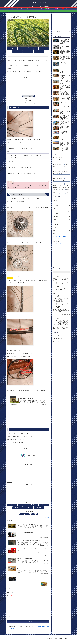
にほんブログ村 (56, 238)
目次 (26, 96)
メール (9, 612)
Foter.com (47, 45)
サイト (8, 616)
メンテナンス (10, 482)
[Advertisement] (28, 85)
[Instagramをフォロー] (24, 514)
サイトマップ (56, 335)
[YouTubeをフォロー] (27, 514)
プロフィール (56, 341)
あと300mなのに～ (27, 98)
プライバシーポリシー (57, 338)
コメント (9, 595)
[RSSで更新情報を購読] (37, 514)
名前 (8, 608)
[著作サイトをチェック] (20, 514)
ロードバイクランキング (57, 243)
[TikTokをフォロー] (29, 514)
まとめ (25, 102)
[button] (39, 51)
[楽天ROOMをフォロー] (32, 514)
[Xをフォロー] (22, 514)
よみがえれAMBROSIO (29, 100)
